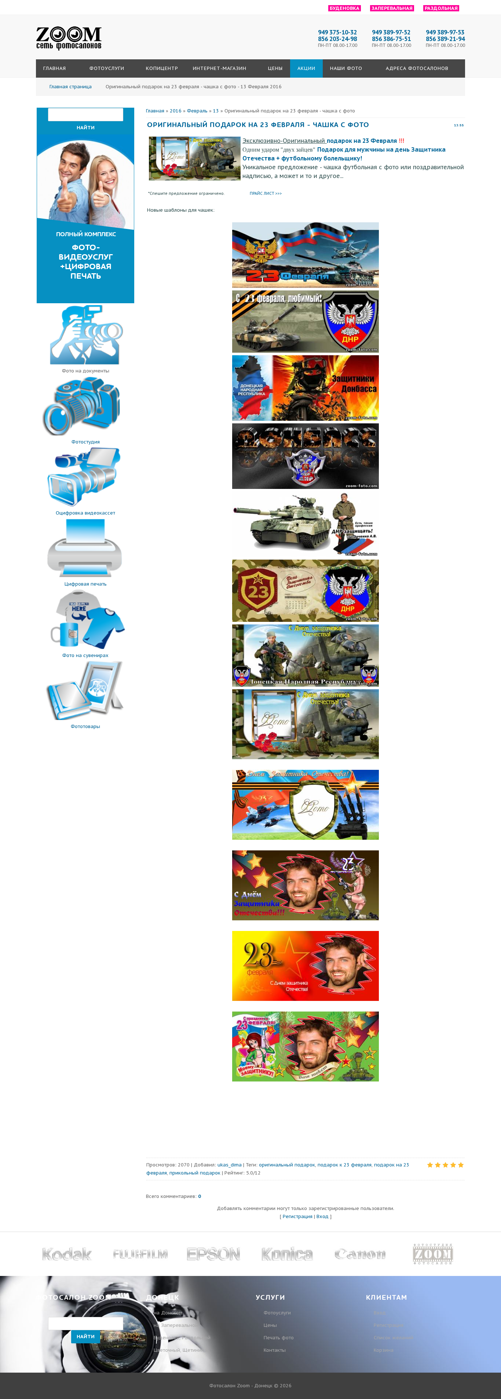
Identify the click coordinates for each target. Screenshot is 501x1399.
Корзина (383, 1350)
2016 (176, 111)
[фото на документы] (85, 363)
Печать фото (279, 1338)
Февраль (197, 111)
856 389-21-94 (445, 38)
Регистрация (297, 1216)
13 (216, 111)
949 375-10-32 (337, 32)
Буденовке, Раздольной (182, 1338)
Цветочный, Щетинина (180, 1350)
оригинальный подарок (287, 1165)
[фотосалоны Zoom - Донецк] (69, 51)
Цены (270, 1325)
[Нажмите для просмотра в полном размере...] (305, 286)
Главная (155, 111)
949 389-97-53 (445, 32)
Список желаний (392, 1338)
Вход (323, 1216)
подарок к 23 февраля (345, 1165)
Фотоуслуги (277, 1313)
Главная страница (71, 87)
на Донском (168, 1313)
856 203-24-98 (337, 38)
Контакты (275, 1350)
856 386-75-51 (391, 38)
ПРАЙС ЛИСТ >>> (266, 193)
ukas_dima (229, 1165)
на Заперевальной (176, 1325)
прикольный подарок (194, 1173)
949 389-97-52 (391, 32)
